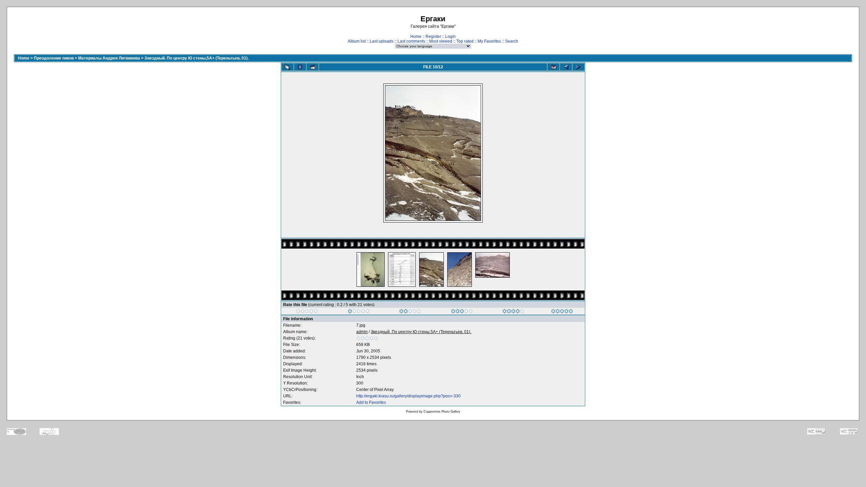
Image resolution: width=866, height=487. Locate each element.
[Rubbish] (307, 312)
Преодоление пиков (54, 58)
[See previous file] (566, 67)
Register (433, 36)
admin (362, 331)
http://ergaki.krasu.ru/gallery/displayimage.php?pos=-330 (408, 396)
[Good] (462, 312)
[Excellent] (513, 312)
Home (415, 36)
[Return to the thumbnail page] (287, 67)
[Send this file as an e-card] (553, 67)
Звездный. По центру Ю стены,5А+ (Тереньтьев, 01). (196, 58)
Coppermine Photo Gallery (442, 411)
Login (450, 36)
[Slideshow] (312, 67)
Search (511, 41)
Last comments (411, 41)
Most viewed (440, 41)
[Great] (562, 312)
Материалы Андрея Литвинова (109, 58)
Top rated (465, 41)
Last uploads (381, 41)
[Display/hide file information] (300, 67)
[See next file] (578, 67)
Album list (357, 41)
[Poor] (359, 312)
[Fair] (410, 312)
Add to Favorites (371, 402)
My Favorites (489, 41)
